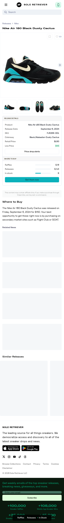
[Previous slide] (4, 65)
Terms (46, 464)
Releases (6, 23)
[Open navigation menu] (6, 4)
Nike (16, 23)
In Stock (43, 517)
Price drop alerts (32, 151)
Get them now (32, 179)
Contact (27, 464)
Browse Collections (11, 464)
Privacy (36, 464)
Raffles (20, 517)
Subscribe (32, 497)
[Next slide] (60, 65)
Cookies (55, 464)
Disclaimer (7, 468)
